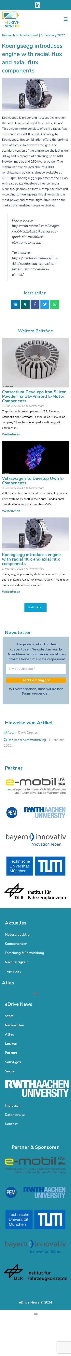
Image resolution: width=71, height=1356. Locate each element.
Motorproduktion (18, 934)
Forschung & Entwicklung (24, 953)
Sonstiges (13, 1062)
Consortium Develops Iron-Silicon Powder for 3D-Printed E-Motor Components (34, 396)
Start (9, 1016)
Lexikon (11, 1043)
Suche (10, 1071)
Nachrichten (14, 1025)
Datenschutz (15, 1115)
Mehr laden (35, 607)
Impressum (13, 1105)
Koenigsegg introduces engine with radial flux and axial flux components (31, 559)
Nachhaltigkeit (16, 962)
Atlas (9, 1034)
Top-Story (13, 971)
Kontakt (11, 1124)
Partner (11, 1053)
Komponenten (16, 944)
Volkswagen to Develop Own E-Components (33, 480)
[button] (65, 19)
